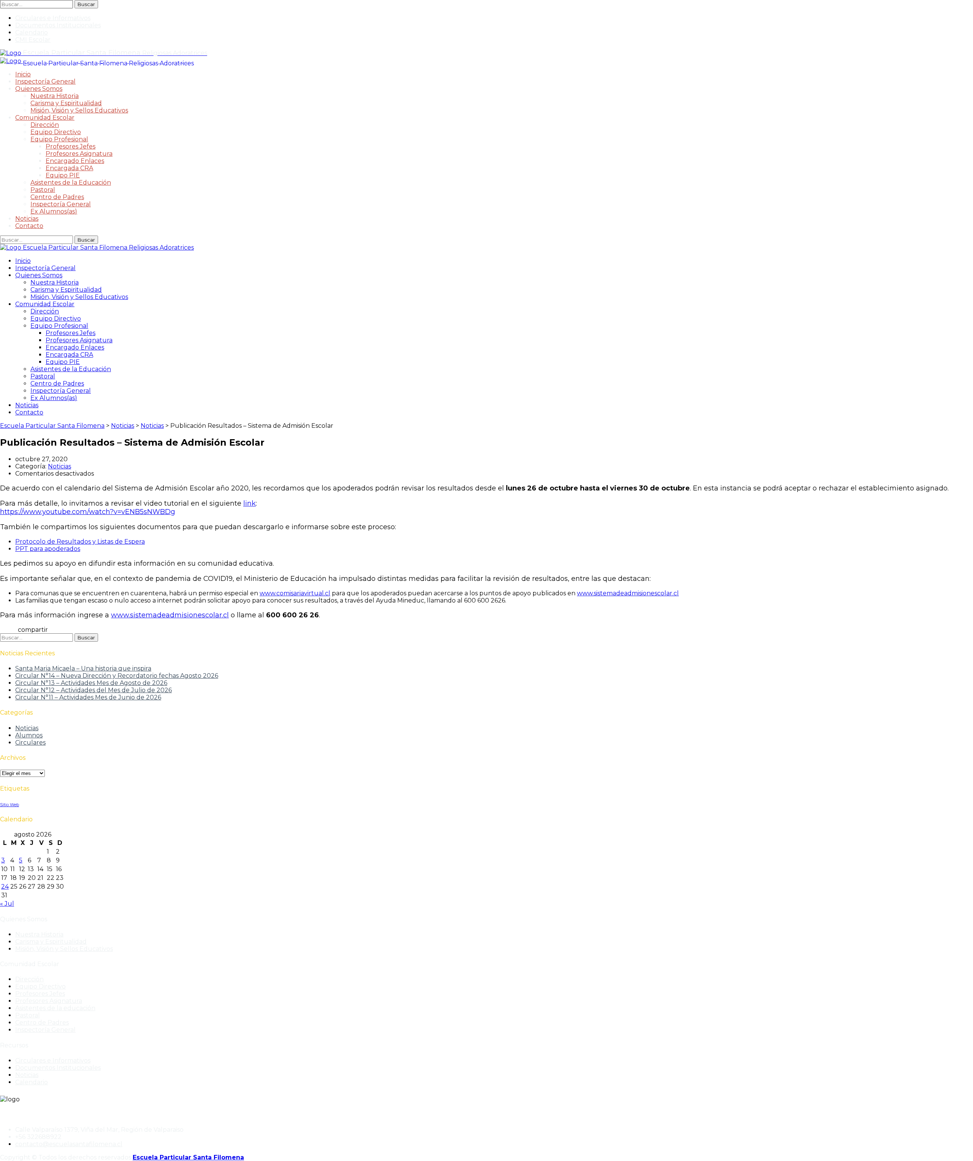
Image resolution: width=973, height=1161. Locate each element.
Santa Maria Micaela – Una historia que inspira (83, 668)
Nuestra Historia (54, 96)
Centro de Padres (57, 197)
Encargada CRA (69, 168)
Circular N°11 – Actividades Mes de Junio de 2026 (88, 697)
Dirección (44, 124)
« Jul (7, 903)
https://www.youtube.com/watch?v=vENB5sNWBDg (87, 512)
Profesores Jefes (70, 146)
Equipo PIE (63, 175)
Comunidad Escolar (44, 117)
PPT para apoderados (47, 548)
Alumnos (29, 735)
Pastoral (42, 189)
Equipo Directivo (55, 132)
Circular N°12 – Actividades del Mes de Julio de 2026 (93, 690)
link (249, 503)
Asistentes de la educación (55, 1008)
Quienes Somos (38, 88)
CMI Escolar (33, 39)
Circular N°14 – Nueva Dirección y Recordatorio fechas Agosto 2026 (116, 675)
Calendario (31, 32)
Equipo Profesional (59, 139)
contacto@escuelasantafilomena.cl (68, 1144)
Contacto (29, 225)
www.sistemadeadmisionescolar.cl (628, 593)
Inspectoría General (45, 81)
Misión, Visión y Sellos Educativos (79, 110)
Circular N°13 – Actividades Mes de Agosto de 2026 (91, 682)
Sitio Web (9, 804)
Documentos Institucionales (58, 25)
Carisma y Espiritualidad (66, 103)
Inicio (23, 74)
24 (5, 886)
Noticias (26, 218)
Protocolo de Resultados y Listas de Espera (80, 541)
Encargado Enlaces (75, 161)
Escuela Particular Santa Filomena (188, 1157)
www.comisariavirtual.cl (295, 593)
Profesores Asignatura (79, 153)
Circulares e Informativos (52, 18)
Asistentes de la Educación (70, 182)
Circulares (30, 742)
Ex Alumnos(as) (53, 211)
